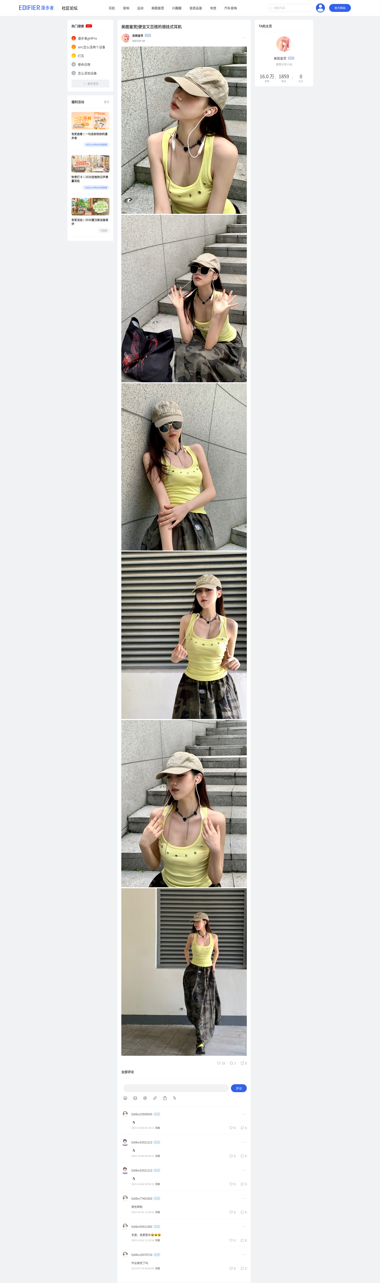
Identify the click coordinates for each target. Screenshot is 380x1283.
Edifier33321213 (141, 1142)
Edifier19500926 (141, 1114)
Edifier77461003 (141, 1198)
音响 (126, 8)
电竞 (213, 8)
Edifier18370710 (141, 1255)
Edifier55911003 (141, 1227)
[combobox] (290, 8)
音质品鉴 (195, 8)
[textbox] (290, 8)
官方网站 (340, 8)
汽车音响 (230, 8)
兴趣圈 (176, 8)
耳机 (112, 8)
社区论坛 (70, 8)
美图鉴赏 (157, 8)
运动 (140, 8)
